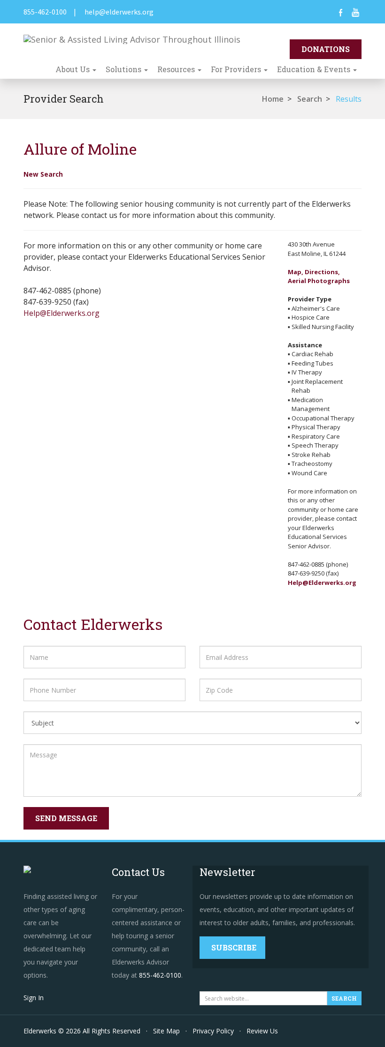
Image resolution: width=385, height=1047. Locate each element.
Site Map (166, 1030)
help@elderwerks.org (119, 11)
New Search (43, 174)
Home (273, 99)
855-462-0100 (45, 11)
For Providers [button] (237, 69)
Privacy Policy (213, 1030)
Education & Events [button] (314, 69)
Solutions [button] (124, 69)
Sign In (33, 997)
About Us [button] (73, 69)
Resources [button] (177, 69)
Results (349, 99)
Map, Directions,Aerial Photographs (319, 276)
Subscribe (233, 947)
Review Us (262, 1030)
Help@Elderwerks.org (61, 313)
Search (309, 99)
